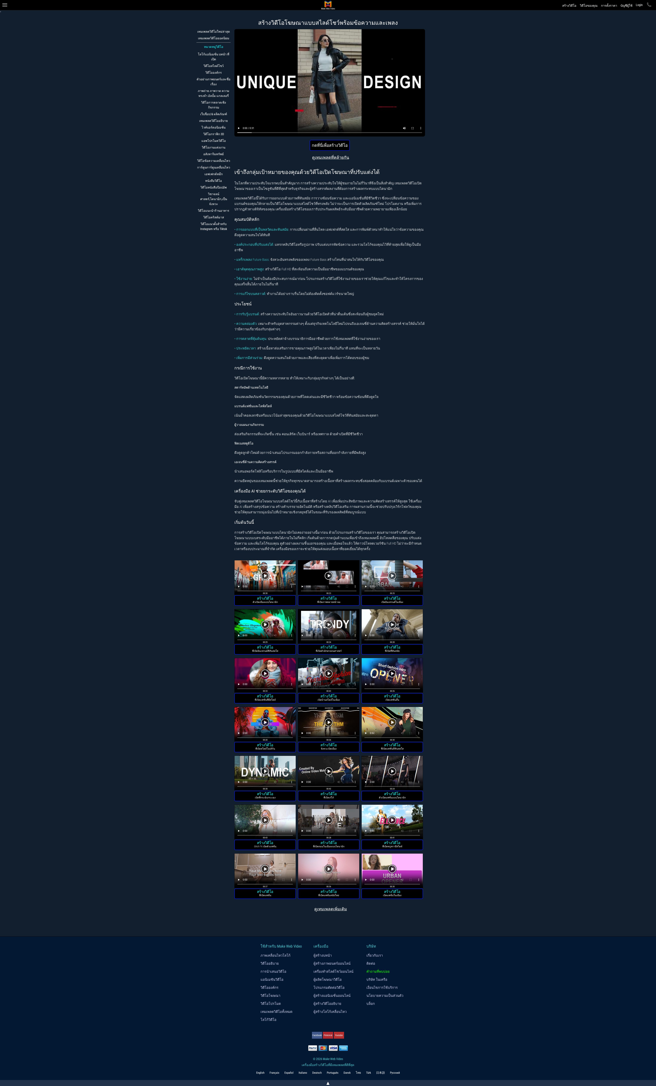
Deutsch (317, 1072)
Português (332, 1072)
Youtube (339, 1035)
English (260, 1072)
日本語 (380, 1072)
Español (288, 1072)
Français (274, 1072)
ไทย (358, 1072)
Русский (395, 1072)
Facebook (317, 1035)
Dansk (347, 1072)
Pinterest (328, 1035)
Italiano (303, 1072)
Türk (368, 1072)
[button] (265, 578)
